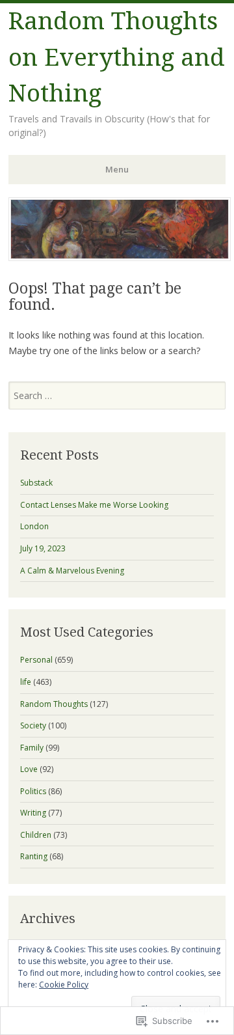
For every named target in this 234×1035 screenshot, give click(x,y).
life (25, 681)
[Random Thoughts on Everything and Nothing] (119, 257)
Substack (36, 482)
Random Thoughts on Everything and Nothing (116, 57)
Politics (33, 791)
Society (33, 725)
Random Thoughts (54, 704)
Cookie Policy (63, 984)
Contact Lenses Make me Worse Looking (94, 504)
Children (35, 834)
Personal (36, 659)
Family (32, 747)
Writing (33, 812)
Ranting (33, 856)
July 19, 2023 (43, 548)
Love (29, 769)
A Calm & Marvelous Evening (72, 570)
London (34, 526)
